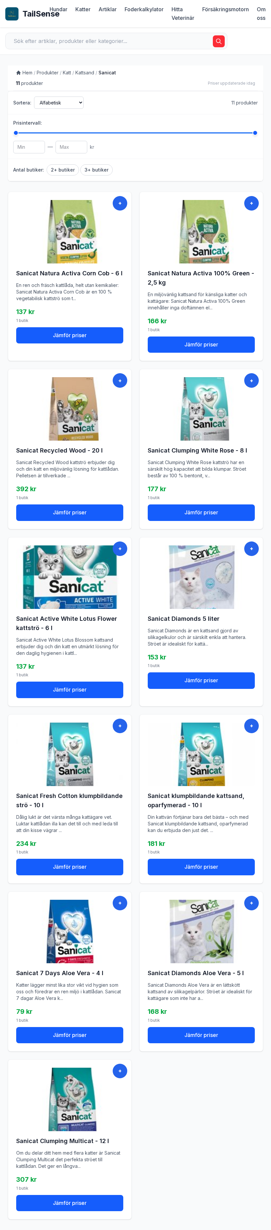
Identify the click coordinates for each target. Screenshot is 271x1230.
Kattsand (84, 72)
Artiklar (107, 9)
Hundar (58, 9)
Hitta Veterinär (183, 13)
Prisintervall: (27, 123)
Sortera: (22, 102)
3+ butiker (96, 170)
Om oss (261, 13)
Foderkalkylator (144, 9)
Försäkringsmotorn (225, 9)
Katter (83, 9)
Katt (67, 72)
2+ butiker (63, 170)
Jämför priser (70, 335)
